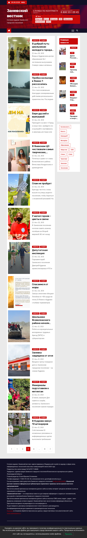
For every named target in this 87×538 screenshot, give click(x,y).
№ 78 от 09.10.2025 (59, 481)
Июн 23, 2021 (39, 53)
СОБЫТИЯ (73, 48)
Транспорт (64, 159)
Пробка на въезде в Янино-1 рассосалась (42, 81)
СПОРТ (73, 64)
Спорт (70, 154)
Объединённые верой (74, 86)
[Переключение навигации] (72, 30)
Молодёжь (54, 19)
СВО (60, 19)
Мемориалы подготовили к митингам (40, 388)
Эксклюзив (64, 168)
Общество (39, 19)
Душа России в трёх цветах (74, 59)
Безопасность (40, 22)
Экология (64, 163)
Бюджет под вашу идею (73, 101)
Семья (48, 22)
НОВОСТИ (35, 40)
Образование (68, 19)
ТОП (72, 53)
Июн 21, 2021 (39, 326)
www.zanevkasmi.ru (14, 513)
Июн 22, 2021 (39, 120)
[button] (77, 30)
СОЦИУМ (43, 40)
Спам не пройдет (42, 183)
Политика (10, 511)
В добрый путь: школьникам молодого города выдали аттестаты (42, 50)
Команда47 (64, 136)
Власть (46, 19)
